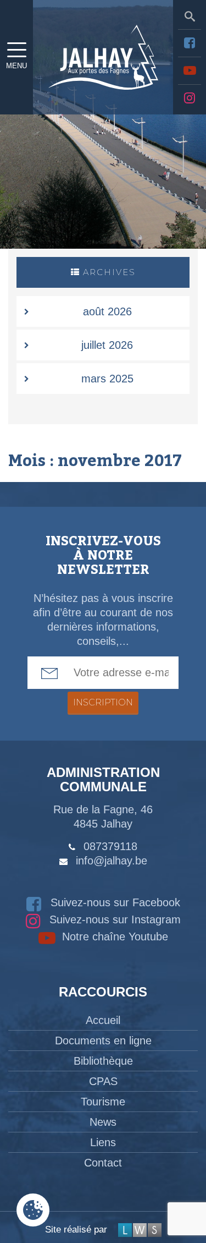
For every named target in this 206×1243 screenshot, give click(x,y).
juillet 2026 (107, 345)
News (103, 1122)
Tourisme (103, 1102)
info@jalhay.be (111, 861)
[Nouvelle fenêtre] (189, 43)
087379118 (110, 846)
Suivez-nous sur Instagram (113, 919)
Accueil (103, 1020)
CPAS (103, 1081)
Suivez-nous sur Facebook (113, 902)
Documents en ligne (103, 1040)
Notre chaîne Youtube (113, 936)
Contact (103, 1163)
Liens (103, 1142)
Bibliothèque (103, 1061)
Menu (16, 66)
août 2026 (107, 311)
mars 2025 (107, 379)
